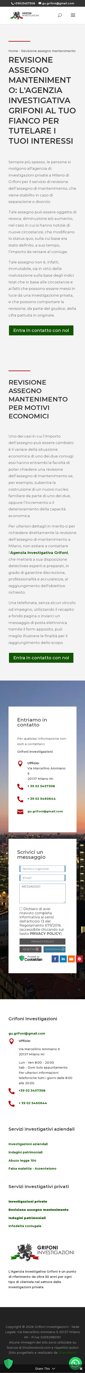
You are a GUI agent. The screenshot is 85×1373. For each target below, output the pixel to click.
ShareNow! (67, 1353)
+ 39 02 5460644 (41, 799)
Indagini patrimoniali (25, 1152)
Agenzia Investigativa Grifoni (39, 552)
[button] (75, 1363)
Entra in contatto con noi (41, 330)
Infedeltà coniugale (24, 1226)
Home (13, 51)
